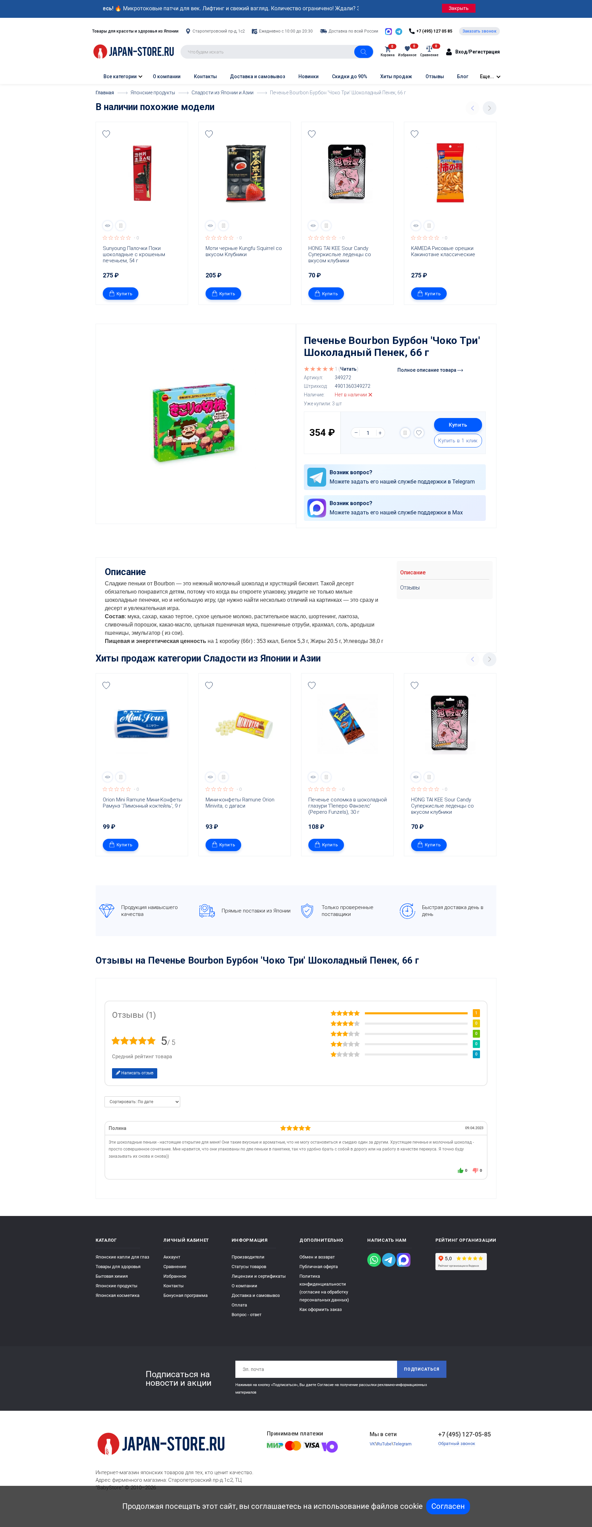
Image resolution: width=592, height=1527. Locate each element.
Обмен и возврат (317, 1257)
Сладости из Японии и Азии (262, 658)
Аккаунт (171, 1257)
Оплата (239, 1305)
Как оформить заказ (320, 1309)
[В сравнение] (120, 225)
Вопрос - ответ (246, 1314)
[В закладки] (106, 134)
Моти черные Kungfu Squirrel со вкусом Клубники (244, 251)
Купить (124, 293)
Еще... (487, 76)
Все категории (119, 76)
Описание (413, 572)
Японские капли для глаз (122, 1257)
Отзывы (435, 76)
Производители (248, 1257)
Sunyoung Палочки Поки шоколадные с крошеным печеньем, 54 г (134, 254)
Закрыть (459, 8)
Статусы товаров (249, 1266)
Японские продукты (116, 1285)
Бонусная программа (185, 1295)
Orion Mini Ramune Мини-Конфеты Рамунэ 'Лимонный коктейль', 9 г (143, 803)
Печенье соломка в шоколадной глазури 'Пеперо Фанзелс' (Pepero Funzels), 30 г (348, 806)
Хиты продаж (396, 76)
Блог (462, 76)
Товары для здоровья (118, 1266)
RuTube (384, 1443)
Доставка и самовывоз (257, 76)
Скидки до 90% (349, 76)
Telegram (402, 1443)
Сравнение (174, 1266)
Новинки (308, 76)
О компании (167, 76)
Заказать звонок (479, 31)
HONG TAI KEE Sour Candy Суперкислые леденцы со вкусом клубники (340, 254)
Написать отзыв (136, 1073)
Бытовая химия (112, 1276)
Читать (348, 369)
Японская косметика (117, 1295)
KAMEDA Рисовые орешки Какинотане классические (443, 251)
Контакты (205, 76)
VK (372, 1443)
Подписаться (422, 1369)
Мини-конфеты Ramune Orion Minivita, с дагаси (241, 803)
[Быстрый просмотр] (107, 225)
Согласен (448, 1506)
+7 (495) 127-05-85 (464, 1434)
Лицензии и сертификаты (259, 1276)
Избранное (174, 1276)
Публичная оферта (318, 1266)
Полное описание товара (427, 370)
